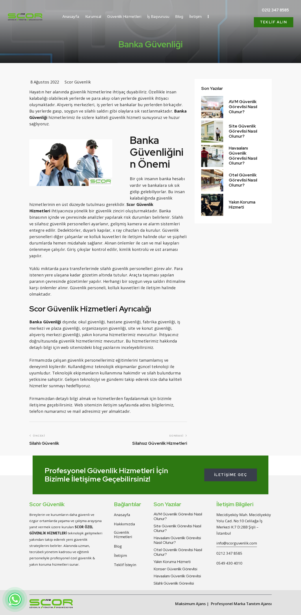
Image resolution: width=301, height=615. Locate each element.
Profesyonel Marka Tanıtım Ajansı (241, 603)
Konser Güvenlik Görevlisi (175, 569)
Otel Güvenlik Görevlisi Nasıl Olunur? (243, 180)
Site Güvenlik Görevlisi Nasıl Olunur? (243, 131)
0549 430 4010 (229, 563)
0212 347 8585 (229, 553)
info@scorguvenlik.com (236, 543)
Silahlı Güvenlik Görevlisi (174, 583)
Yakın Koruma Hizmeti (242, 205)
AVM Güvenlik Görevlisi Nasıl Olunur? (243, 107)
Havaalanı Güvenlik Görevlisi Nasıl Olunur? (243, 156)
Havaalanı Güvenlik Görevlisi (177, 576)
